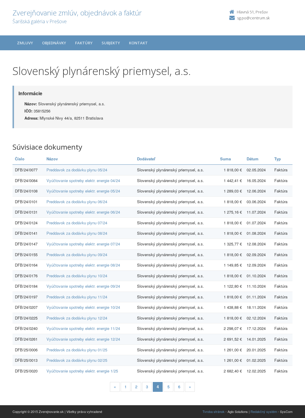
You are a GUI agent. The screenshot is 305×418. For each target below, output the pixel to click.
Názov (52, 159)
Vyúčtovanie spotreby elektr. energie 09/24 (83, 286)
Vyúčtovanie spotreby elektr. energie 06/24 (83, 212)
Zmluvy (25, 43)
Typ (277, 159)
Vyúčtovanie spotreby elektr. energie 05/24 (83, 191)
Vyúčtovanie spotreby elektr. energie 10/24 (83, 307)
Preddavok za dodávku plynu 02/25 (76, 360)
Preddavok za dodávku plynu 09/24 (76, 254)
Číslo (19, 159)
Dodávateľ (146, 159)
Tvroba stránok (214, 411)
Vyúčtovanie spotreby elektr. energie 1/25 (82, 371)
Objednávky (54, 43)
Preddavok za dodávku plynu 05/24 (76, 170)
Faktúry (84, 43)
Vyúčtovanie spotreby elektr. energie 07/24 (83, 244)
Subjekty (111, 43)
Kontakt (138, 43)
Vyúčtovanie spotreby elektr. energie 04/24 (83, 180)
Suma (225, 159)
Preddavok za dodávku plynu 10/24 (76, 275)
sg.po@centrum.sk (253, 18)
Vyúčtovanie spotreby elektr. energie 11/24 (83, 328)
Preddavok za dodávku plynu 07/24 (76, 223)
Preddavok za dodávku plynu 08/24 (76, 233)
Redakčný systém (263, 411)
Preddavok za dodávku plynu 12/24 (76, 318)
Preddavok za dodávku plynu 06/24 (76, 201)
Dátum (253, 159)
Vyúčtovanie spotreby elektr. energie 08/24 (83, 265)
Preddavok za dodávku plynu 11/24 (76, 297)
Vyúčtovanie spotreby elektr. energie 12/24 (83, 339)
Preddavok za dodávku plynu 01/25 (76, 350)
